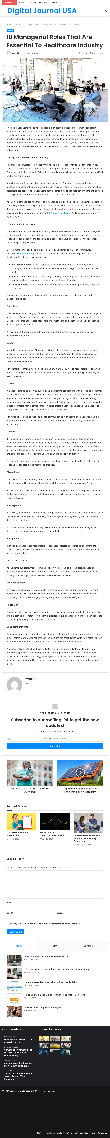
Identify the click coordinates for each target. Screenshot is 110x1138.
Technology (50, 1133)
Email (10, 913)
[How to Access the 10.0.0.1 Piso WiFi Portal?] (14, 960)
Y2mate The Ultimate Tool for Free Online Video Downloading (56, 969)
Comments (89, 945)
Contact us (102, 1133)
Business (84, 1133)
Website (60, 913)
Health (19, 24)
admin (14, 53)
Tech (76, 1133)
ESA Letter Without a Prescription (17, 834)
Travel (92, 1133)
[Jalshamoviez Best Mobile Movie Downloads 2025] (14, 986)
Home (11, 24)
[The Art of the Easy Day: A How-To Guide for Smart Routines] (55, 1038)
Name (10, 902)
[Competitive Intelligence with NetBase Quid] (44, 1052)
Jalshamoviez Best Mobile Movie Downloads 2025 (50, 982)
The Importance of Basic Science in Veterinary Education (87, 838)
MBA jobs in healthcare (59, 213)
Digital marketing (64, 1133)
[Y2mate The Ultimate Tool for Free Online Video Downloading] (14, 973)
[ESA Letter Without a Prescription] (21, 821)
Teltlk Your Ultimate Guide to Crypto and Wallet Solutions (54, 994)
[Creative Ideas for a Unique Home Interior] (55, 1052)
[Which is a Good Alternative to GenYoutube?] (66, 1045)
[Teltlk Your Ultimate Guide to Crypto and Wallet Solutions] (14, 998)
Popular (19, 945)
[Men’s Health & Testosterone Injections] (55, 821)
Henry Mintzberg (25, 253)
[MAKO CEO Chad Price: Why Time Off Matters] (66, 1052)
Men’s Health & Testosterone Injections (53, 834)
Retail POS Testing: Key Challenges (43, 1007)
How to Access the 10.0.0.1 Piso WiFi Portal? (47, 956)
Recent (53, 945)
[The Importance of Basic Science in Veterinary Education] (88, 823)
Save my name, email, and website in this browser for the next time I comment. (45, 924)
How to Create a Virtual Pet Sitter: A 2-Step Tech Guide (44, 2)
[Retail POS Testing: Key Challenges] (14, 1011)
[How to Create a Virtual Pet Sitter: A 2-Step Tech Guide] (66, 1038)
